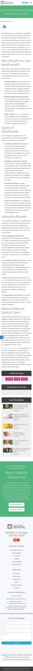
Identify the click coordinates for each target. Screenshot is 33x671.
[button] (9, 379)
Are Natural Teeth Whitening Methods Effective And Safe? (21, 450)
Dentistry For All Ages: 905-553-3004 (16, 534)
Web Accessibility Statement (20, 659)
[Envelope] (27, 3)
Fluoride (17, 114)
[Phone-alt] (25, 3)
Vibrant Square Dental (11, 348)
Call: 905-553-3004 (16, 468)
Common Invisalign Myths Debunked (20, 441)
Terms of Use (23, 657)
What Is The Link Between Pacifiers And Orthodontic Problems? (20, 416)
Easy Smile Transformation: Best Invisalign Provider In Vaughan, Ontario (21, 406)
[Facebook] (14, 540)
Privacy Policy (14, 657)
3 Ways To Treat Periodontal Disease (19, 433)
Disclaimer (6, 659)
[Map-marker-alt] (23, 3)
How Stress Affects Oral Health (20, 425)
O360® (6, 657)
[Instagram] (18, 540)
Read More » (16, 410)
